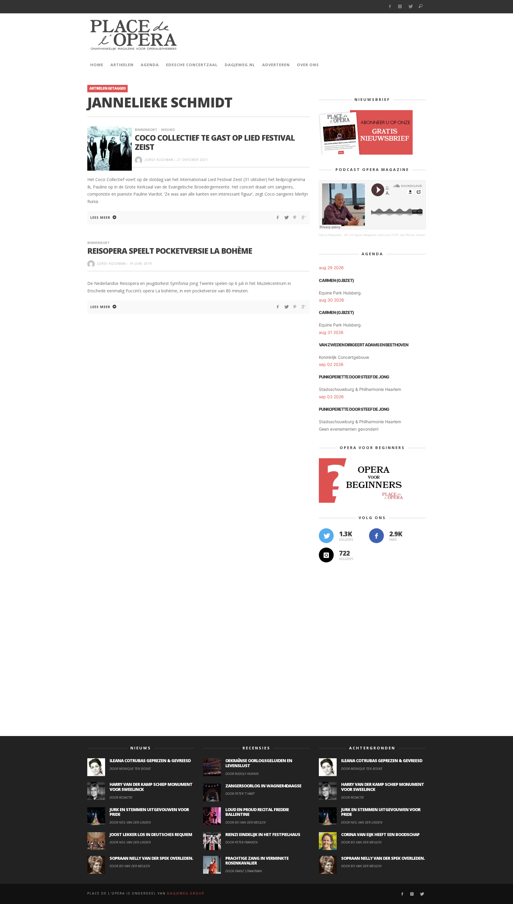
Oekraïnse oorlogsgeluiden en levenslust (258, 763)
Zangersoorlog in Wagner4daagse (263, 786)
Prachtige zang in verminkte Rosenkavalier (257, 860)
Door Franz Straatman (243, 871)
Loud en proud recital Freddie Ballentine (257, 812)
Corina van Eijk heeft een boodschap (380, 834)
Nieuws (168, 129)
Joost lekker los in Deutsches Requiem (151, 834)
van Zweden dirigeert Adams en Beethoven (363, 344)
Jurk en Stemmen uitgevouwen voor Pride (149, 812)
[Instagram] (400, 6)
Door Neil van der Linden (130, 822)
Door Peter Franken (241, 842)
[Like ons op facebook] (376, 535)
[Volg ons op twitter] (326, 535)
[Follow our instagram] (326, 555)
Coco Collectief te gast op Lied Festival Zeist (215, 142)
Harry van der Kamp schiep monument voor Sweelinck (151, 786)
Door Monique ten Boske (130, 768)
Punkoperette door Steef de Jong (354, 376)
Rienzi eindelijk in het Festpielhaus (262, 834)
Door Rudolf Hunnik (242, 773)
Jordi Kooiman (159, 160)
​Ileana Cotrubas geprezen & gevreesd (150, 760)
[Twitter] (410, 6)
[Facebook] (389, 6)
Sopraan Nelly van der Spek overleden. (151, 858)
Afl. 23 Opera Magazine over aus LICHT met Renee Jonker (384, 235)
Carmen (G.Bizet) (336, 280)
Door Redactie (121, 797)
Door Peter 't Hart (239, 793)
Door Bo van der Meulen (130, 866)
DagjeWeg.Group (185, 893)
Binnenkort (146, 129)
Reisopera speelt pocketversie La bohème (169, 250)
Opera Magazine (330, 235)
